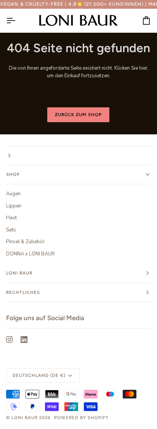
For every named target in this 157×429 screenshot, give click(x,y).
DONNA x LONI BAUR (30, 253)
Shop (13, 174)
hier (143, 68)
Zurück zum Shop (78, 114)
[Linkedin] (24, 339)
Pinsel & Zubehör (25, 241)
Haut (11, 217)
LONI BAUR (24, 417)
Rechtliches (23, 292)
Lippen (13, 206)
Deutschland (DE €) (39, 375)
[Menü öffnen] (17, 20)
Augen (13, 193)
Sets (11, 229)
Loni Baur (19, 273)
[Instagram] (9, 339)
